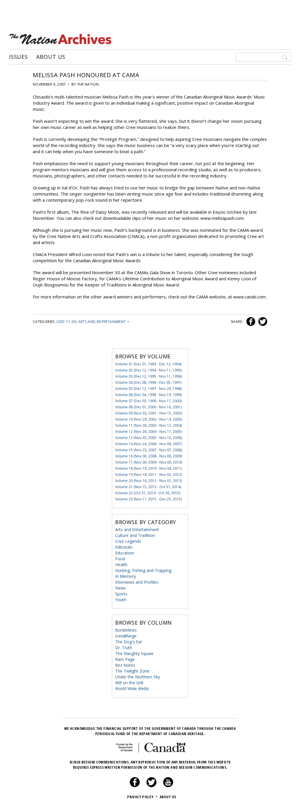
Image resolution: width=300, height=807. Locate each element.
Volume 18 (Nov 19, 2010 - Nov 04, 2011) (148, 468)
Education (124, 553)
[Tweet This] (261, 321)
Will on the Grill (129, 682)
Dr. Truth (123, 647)
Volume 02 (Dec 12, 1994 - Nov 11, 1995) (148, 370)
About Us (50, 57)
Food (120, 558)
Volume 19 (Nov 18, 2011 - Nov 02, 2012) (148, 474)
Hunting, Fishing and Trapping (143, 570)
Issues (18, 57)
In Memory (125, 576)
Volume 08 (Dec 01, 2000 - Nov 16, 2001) (148, 407)
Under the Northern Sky (137, 677)
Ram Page (125, 659)
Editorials (123, 547)
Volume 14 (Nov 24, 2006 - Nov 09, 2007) (148, 443)
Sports (121, 594)
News (120, 588)
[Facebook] (135, 785)
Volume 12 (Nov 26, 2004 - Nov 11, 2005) (148, 431)
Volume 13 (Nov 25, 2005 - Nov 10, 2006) (148, 437)
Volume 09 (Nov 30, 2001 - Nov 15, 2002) (148, 413)
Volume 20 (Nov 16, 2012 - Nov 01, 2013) (148, 480)
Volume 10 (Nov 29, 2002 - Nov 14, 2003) (148, 419)
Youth (120, 599)
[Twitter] (151, 785)
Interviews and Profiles (136, 582)
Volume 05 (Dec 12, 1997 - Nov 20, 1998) (148, 388)
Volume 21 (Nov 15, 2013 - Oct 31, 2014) (148, 486)
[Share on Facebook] (250, 321)
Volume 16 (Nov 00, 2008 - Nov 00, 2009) (148, 456)
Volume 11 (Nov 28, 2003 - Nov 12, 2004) (148, 425)
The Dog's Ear (128, 641)
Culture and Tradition (135, 535)
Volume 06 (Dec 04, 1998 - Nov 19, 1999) (148, 394)
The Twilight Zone (132, 671)
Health (121, 564)
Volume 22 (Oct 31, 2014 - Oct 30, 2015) (147, 492)
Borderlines (126, 630)
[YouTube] (168, 785)
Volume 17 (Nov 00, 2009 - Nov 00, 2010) (148, 462)
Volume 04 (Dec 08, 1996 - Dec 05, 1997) (148, 382)
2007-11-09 (66, 321)
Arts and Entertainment (102, 321)
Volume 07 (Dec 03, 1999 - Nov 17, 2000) (148, 400)
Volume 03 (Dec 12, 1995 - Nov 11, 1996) (148, 376)
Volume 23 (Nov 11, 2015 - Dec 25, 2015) (148, 499)
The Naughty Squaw (134, 653)
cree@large (126, 636)
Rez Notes (125, 665)
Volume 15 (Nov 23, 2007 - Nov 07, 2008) (148, 449)
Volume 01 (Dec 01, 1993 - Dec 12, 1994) (148, 364)
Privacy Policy (142, 796)
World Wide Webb (132, 688)
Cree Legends (128, 541)
